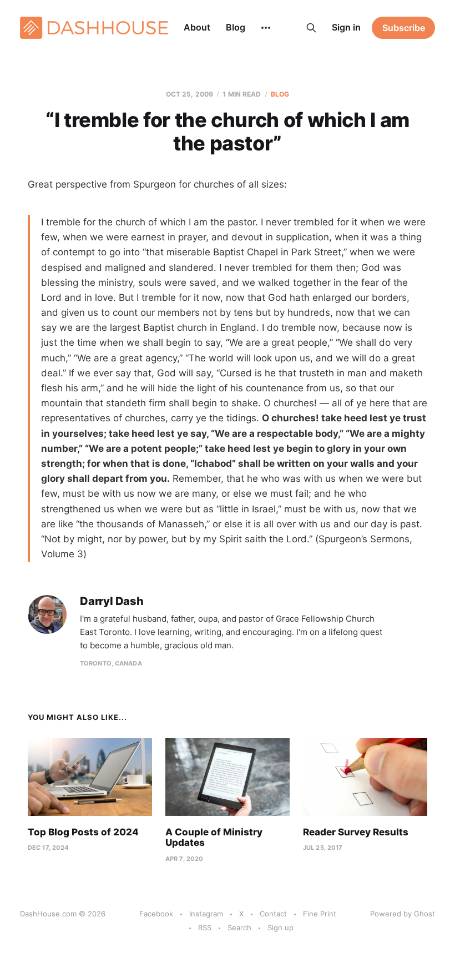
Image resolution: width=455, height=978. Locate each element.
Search (239, 927)
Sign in (346, 27)
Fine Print (319, 913)
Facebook (156, 913)
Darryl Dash (112, 601)
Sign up (280, 927)
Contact (273, 913)
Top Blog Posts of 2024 (83, 832)
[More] (265, 27)
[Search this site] (311, 27)
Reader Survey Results (355, 832)
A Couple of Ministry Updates (213, 837)
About (197, 27)
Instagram (206, 913)
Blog (235, 27)
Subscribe (403, 27)
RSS (204, 927)
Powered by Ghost (402, 913)
